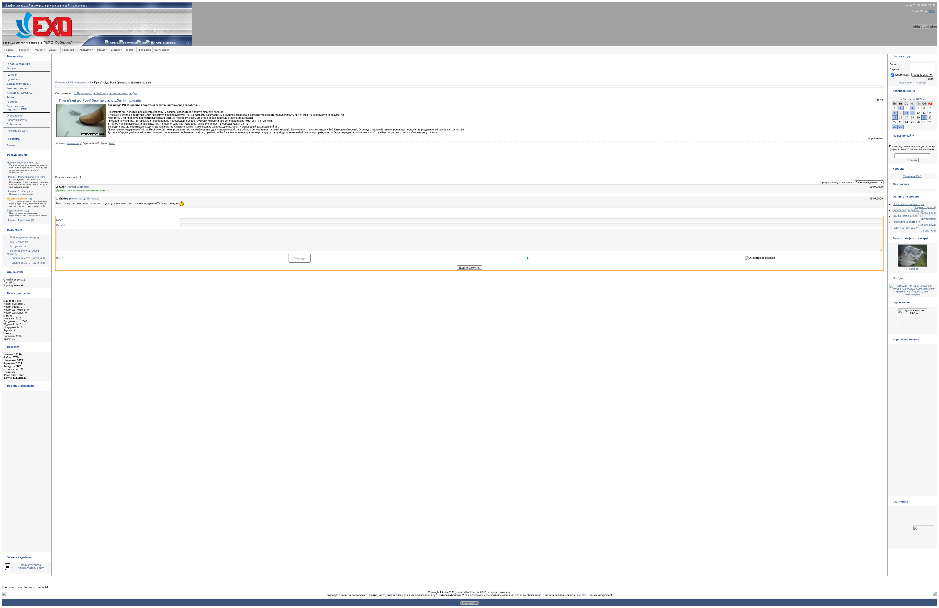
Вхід (143, 42)
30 (900, 126)
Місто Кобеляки (19, 241)
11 (912, 112)
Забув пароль (905, 83)
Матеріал (83, 186)
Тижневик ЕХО (912, 176)
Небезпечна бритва (905, 221)
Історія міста (18, 246)
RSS (932, 11)
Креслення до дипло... (906, 210)
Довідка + (116, 49)
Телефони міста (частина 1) (27, 258)
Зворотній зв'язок (17, 119)
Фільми (11, 145)
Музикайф (928, 218)
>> (922, 204)
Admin (112, 143)
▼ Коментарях (118, 93)
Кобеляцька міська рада (25, 237)
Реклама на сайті (17, 130)
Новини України (16, 191)
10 (906, 112)
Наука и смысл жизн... (906, 204)
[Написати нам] (188, 42)
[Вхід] (181, 42)
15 (894, 117)
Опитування (14, 115)
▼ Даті (133, 93)
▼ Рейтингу (100, 93)
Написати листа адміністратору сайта (31, 566)
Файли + (40, 49)
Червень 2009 (912, 99)
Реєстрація (130, 42)
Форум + (102, 49)
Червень (81, 82)
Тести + (130, 49)
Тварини (912, 268)
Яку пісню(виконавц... (906, 215)
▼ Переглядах (83, 93)
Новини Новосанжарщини (23, 176)
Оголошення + (163, 49)
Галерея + (25, 49)
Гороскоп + (69, 49)
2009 (70, 82)
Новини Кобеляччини (20, 162)
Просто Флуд (927, 212)
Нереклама (77, 198)
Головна (114, 42)
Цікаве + (54, 49)
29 (894, 126)
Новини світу (16, 198)
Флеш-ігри (144, 49)
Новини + (10, 49)
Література (928, 230)
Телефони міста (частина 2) (27, 262)
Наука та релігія (925, 207)
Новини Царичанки (18, 220)
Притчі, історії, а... (904, 227)
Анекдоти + (86, 49)
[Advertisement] (469, 69)
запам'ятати (901, 74)
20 (924, 117)
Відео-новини (15, 210)
